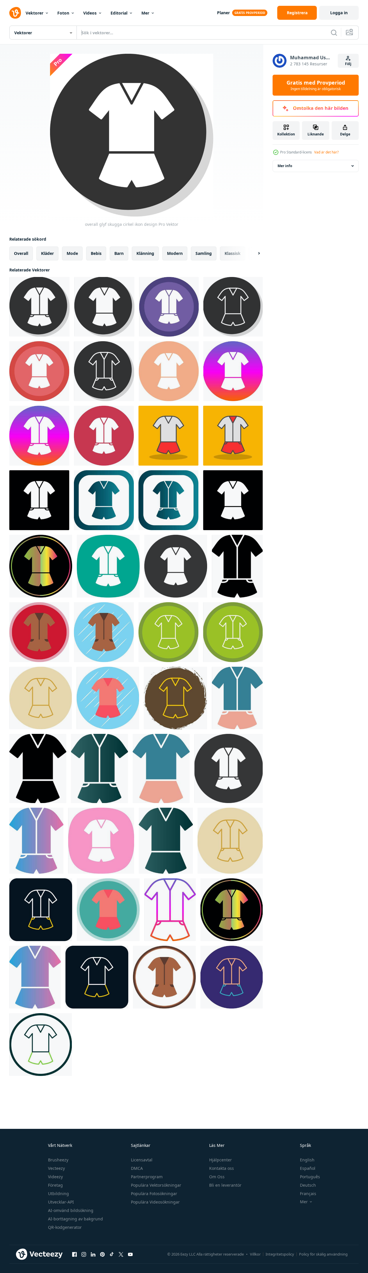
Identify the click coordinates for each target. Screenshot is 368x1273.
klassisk (233, 253)
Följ (348, 63)
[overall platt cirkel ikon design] (104, 632)
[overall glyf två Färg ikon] (237, 698)
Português (310, 1176)
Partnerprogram (147, 1176)
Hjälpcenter (220, 1160)
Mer (145, 13)
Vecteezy (56, 1168)
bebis (96, 253)
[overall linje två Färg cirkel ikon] (231, 977)
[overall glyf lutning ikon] (99, 768)
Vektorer (34, 13)
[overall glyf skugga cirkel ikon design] (39, 307)
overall (21, 253)
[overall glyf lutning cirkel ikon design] (233, 371)
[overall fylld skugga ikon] (168, 436)
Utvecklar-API (61, 1202)
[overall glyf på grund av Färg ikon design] (40, 566)
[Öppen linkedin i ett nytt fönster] (93, 1254)
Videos (90, 13)
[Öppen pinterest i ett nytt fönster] (102, 1254)
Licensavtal (141, 1160)
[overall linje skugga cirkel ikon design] (169, 307)
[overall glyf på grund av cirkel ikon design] (39, 371)
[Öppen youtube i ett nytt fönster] (130, 1254)
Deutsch (308, 1185)
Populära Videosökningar (155, 1202)
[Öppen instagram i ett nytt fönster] (83, 1254)
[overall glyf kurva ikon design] (108, 566)
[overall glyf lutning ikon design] (36, 841)
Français (308, 1193)
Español (307, 1168)
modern (175, 253)
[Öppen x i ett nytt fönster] (121, 1254)
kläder (47, 253)
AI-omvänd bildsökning (70, 1210)
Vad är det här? (326, 152)
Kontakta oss (221, 1168)
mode (72, 253)
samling (203, 253)
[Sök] (333, 32)
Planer (223, 12)
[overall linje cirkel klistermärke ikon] (175, 698)
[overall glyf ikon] (237, 566)
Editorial (119, 13)
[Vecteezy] (15, 13)
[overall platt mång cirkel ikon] (39, 632)
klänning (145, 253)
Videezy (55, 1176)
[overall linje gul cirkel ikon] (40, 698)
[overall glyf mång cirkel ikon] (169, 371)
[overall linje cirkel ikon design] (40, 1044)
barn (119, 253)
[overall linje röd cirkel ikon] (40, 909)
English (307, 1160)
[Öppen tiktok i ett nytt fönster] (111, 1254)
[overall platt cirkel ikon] (164, 977)
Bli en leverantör (225, 1185)
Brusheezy (58, 1160)
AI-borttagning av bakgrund (75, 1219)
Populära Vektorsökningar (156, 1185)
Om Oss (217, 1176)
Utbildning (58, 1193)
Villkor (255, 1254)
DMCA (137, 1168)
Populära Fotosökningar (154, 1193)
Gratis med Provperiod (316, 85)
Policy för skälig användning (323, 1254)
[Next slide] (254, 253)
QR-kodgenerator (65, 1227)
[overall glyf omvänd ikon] (175, 566)
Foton (63, 13)
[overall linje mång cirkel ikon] (168, 632)
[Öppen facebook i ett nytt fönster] (74, 1254)
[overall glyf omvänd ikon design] (39, 500)
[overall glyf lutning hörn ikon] (104, 500)
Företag (55, 1185)
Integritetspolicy (280, 1254)
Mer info (285, 165)
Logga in (339, 12)
